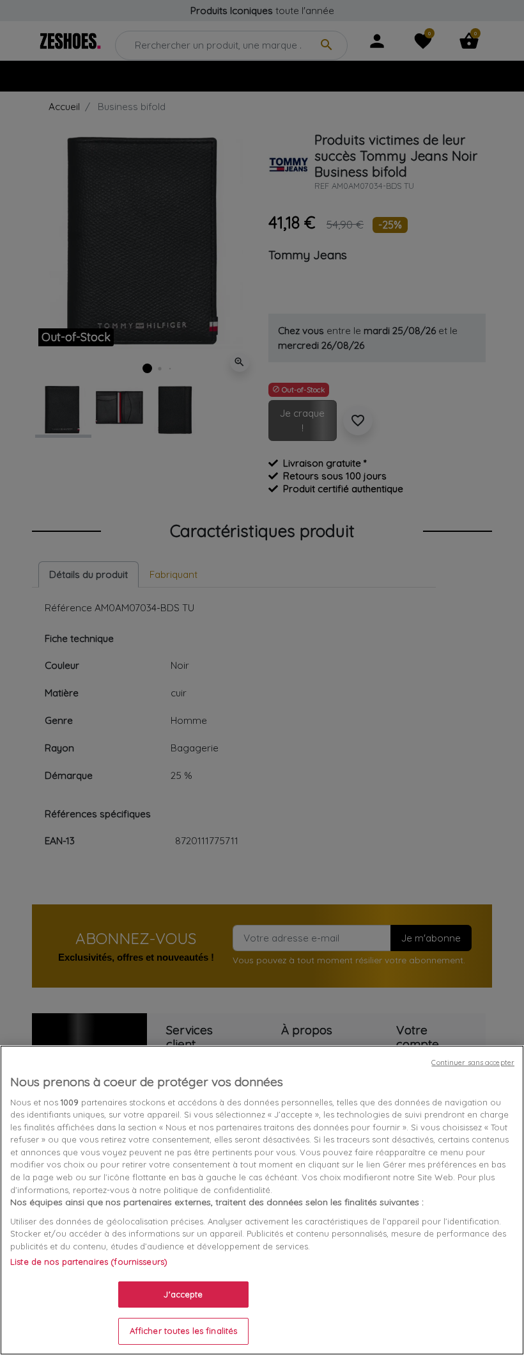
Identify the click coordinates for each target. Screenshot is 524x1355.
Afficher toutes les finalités (184, 1331)
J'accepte (183, 1294)
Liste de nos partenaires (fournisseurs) (88, 1261)
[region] (262, 1200)
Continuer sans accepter (472, 1062)
